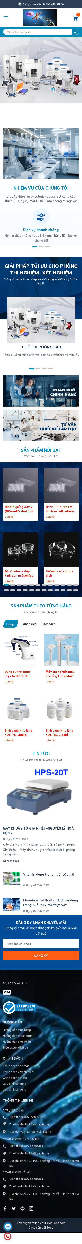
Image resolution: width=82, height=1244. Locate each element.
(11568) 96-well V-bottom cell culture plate (60, 510)
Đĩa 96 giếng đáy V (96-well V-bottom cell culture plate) (19, 510)
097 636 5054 (34, 1117)
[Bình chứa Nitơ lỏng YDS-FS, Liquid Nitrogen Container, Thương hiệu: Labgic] (20, 708)
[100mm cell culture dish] (61, 549)
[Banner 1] (41, 390)
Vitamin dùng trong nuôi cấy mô (48, 874)
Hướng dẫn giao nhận (17, 1041)
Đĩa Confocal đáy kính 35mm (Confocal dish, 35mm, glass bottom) (20, 577)
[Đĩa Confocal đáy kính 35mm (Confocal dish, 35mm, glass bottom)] (20, 549)
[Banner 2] (41, 424)
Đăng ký (41, 955)
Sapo (50, 1227)
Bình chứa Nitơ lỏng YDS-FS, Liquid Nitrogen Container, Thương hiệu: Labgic (19, 736)
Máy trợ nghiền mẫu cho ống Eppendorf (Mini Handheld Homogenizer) (60, 677)
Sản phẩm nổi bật (41, 450)
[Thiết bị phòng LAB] (41, 319)
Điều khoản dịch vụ (15, 1047)
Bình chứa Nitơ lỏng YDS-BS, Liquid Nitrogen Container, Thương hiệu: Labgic (60, 736)
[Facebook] (5, 1208)
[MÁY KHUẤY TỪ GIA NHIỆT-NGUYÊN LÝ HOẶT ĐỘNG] (41, 794)
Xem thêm (10, 860)
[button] (34, 246)
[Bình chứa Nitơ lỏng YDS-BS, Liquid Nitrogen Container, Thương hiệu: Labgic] (61, 708)
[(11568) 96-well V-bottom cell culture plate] (61, 485)
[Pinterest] (22, 1208)
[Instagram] (31, 1208)
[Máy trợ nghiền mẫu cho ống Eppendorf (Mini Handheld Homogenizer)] (61, 650)
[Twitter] (14, 1208)
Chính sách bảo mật (16, 1066)
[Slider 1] (41, 78)
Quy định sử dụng (14, 1083)
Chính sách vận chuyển (18, 1071)
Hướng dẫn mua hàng (17, 1029)
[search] (75, 32)
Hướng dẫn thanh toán (17, 1035)
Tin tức (41, 753)
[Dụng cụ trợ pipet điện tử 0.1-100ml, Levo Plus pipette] (20, 650)
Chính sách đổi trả (15, 1077)
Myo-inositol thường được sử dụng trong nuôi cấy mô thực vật (50, 902)
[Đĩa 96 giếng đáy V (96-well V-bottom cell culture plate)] (20, 485)
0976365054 (33, 1145)
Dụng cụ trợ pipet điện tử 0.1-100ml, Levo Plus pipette (18, 675)
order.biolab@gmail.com (33, 1124)
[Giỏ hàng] (75, 19)
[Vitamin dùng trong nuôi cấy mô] (11, 878)
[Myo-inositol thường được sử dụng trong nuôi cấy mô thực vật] (11, 904)
